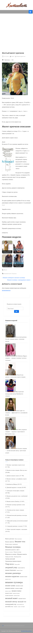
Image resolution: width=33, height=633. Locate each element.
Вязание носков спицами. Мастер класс (17, 470)
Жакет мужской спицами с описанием (17, 529)
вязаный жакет (11, 598)
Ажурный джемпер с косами (14, 526)
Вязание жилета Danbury (13, 501)
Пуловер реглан (17, 556)
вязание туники (10, 586)
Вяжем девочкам (9, 538)
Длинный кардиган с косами (14, 487)
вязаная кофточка (21, 567)
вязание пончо (8, 579)
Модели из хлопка (10, 554)
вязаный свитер (11, 601)
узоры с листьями (21, 606)
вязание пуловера (14, 582)
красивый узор (9, 606)
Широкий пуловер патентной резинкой (17, 521)
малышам (15, 606)
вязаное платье (16, 591)
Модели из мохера (17, 552)
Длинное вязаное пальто (13, 475)
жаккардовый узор (10, 604)
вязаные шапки (17, 595)
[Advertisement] (16, 31)
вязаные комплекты (9, 595)
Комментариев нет (21, 56)
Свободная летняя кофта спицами (15, 490)
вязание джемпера (13, 573)
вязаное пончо (8, 593)
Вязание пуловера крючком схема (16, 504)
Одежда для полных (9, 556)
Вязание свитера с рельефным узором (17, 479)
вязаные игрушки (16, 593)
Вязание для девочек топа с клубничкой (17, 496)
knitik (12, 56)
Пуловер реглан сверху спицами (15, 510)
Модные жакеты (22, 554)
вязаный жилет (7, 273)
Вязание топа (20, 541)
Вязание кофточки (9, 541)
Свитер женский (10, 559)
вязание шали (19, 585)
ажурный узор (11, 567)
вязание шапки (9, 588)
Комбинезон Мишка (12, 484)
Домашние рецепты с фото (12, 549)
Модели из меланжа (9, 552)
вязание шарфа (18, 588)
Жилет (5, 270)
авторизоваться (6, 290)
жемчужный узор (20, 604)
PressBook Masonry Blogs (26, 631)
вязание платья (23, 576)
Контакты (6, 625)
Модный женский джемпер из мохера (17, 515)
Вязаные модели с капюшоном (11, 544)
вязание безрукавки (10, 570)
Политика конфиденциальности (16, 625)
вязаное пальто (8, 591)
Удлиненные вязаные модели (13, 561)
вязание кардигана (12, 576)
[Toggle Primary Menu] (30, 12)
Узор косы (14, 273)
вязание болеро (20, 570)
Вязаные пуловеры (13, 547)
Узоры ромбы (17, 564)
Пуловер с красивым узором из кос (16, 465)
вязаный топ (22, 601)
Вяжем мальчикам (18, 538)
